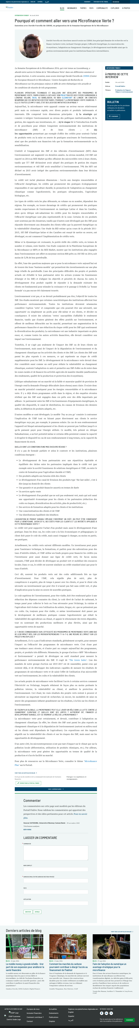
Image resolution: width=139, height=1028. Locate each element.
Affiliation (27, 899)
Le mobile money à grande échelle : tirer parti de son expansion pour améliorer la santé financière (25, 966)
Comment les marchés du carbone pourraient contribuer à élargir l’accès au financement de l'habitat (68, 966)
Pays (91, 8)
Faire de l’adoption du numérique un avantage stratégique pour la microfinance (109, 966)
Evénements (53, 1013)
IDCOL (34, 97)
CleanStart (67, 97)
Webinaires (72, 8)
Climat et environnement (124, 92)
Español (40, 2)
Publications (53, 1017)
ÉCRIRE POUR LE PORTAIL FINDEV (29, 783)
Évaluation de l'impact (123, 90)
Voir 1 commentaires (55, 789)
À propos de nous (33, 1009)
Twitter (111, 1013)
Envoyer (28, 912)
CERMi (86, 76)
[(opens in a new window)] (14, 1012)
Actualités (53, 1009)
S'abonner (87, 2)
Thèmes (83, 8)
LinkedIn (106, 1013)
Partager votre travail (101, 2)
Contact (30, 1021)
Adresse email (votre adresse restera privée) (39, 877)
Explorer (115, 8)
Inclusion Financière (34, 1013)
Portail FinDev (120, 86)
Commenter (27, 844)
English (33, 2)
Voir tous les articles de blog (25, 773)
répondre (27, 829)
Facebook (101, 1013)
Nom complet (28, 865)
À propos (126, 8)
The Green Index (77, 660)
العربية (47, 2)
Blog (62, 8)
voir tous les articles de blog (121, 931)
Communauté (102, 8)
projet (64, 95)
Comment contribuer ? (35, 1017)
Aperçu (37, 912)
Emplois (52, 1021)
